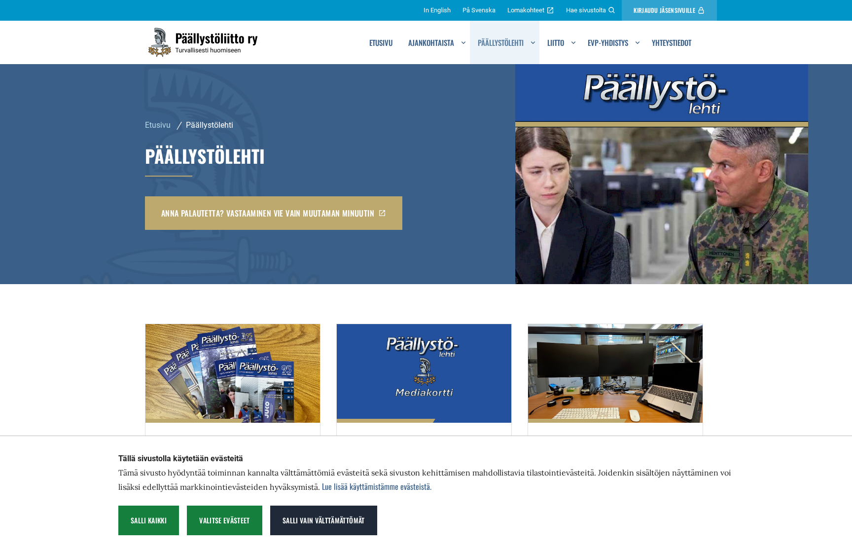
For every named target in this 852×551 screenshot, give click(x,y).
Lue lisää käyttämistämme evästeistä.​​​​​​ (376, 486)
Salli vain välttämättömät (324, 520)
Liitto (555, 42)
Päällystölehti (501, 42)
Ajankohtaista (431, 42)
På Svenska (479, 10)
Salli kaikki (149, 520)
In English (437, 10)
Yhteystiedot (671, 42)
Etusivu (380, 42)
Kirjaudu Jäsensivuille (664, 10)
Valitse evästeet (224, 520)
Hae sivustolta (586, 10)
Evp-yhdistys (608, 42)
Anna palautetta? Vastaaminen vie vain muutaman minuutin (267, 213)
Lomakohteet (525, 10)
